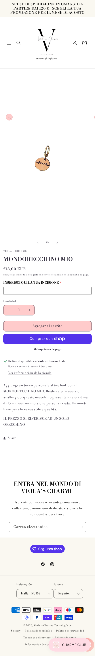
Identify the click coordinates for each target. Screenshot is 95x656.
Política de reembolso (38, 630)
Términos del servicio (37, 637)
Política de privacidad (70, 630)
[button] (9, 43)
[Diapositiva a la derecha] (57, 243)
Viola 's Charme (44, 625)
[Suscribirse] (81, 527)
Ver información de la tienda (29, 373)
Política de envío (65, 637)
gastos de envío (41, 274)
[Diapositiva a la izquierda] (38, 243)
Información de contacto (41, 644)
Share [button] (12, 438)
